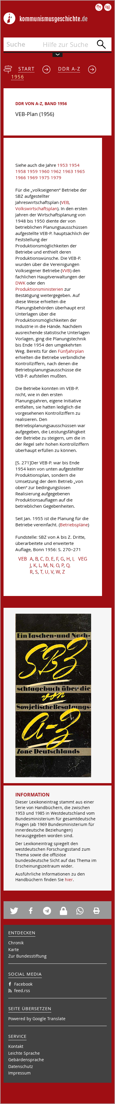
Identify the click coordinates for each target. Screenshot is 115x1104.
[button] (16, 911)
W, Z (60, 572)
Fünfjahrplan (71, 351)
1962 (56, 171)
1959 (32, 171)
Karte (13, 949)
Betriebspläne (74, 524)
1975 (44, 177)
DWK (20, 283)
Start (26, 69)
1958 (20, 171)
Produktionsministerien (39, 289)
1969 (32, 177)
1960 (44, 171)
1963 (68, 171)
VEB (65, 202)
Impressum (19, 1073)
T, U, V (46, 572)
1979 (56, 177)
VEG (82, 559)
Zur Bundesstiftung (27, 956)
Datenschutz (20, 1066)
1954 (74, 165)
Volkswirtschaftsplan (36, 208)
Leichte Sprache (24, 1053)
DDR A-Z (69, 69)
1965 (79, 171)
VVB (66, 270)
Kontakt (15, 1046)
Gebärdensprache (26, 1059)
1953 (62, 165)
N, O (54, 565)
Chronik (16, 942)
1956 (17, 77)
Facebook (23, 984)
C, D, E (47, 559)
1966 (20, 177)
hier (69, 879)
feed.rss (22, 990)
